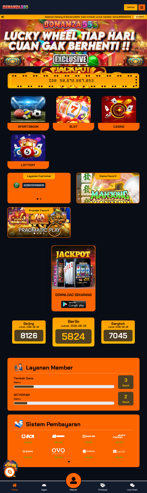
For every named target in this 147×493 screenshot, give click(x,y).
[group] (108, 188)
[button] (142, 42)
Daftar (131, 7)
